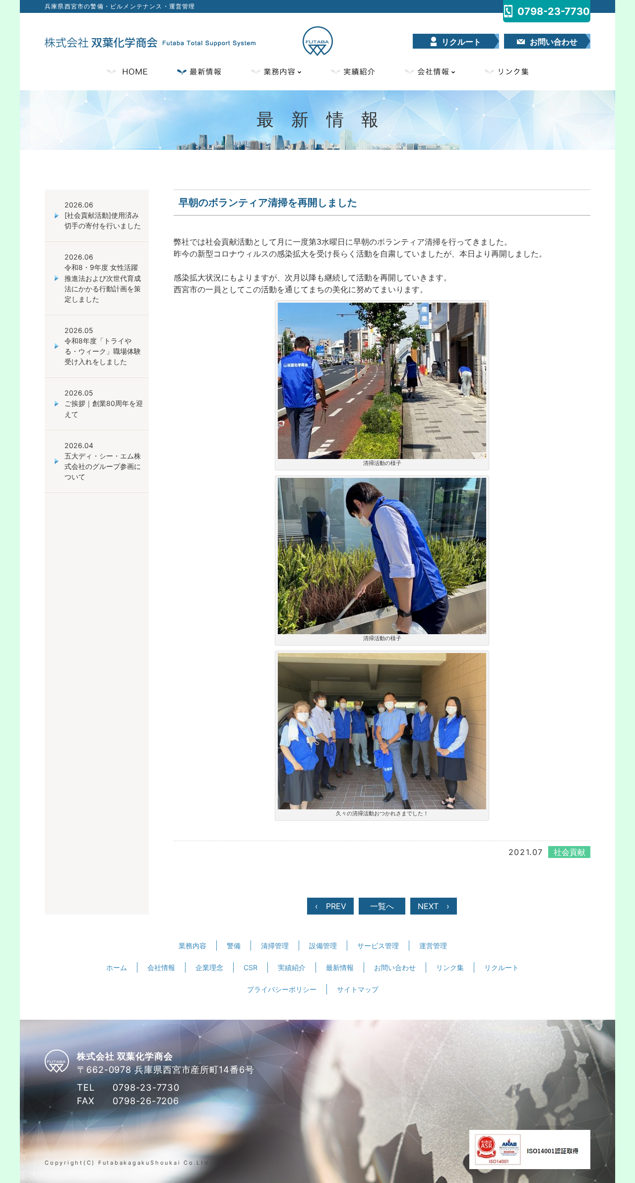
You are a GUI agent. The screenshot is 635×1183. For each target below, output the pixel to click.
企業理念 (209, 967)
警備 (234, 945)
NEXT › (433, 906)
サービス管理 (378, 945)
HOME (127, 71)
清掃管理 (275, 945)
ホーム (116, 967)
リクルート (501, 967)
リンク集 (506, 71)
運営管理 (433, 945)
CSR (250, 967)
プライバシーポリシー (282, 989)
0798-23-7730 (146, 1087)
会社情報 (430, 71)
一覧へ (382, 906)
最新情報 (199, 71)
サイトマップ (358, 989)
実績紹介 (353, 71)
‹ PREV (330, 906)
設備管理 (323, 945)
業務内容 (276, 71)
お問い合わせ (395, 967)
